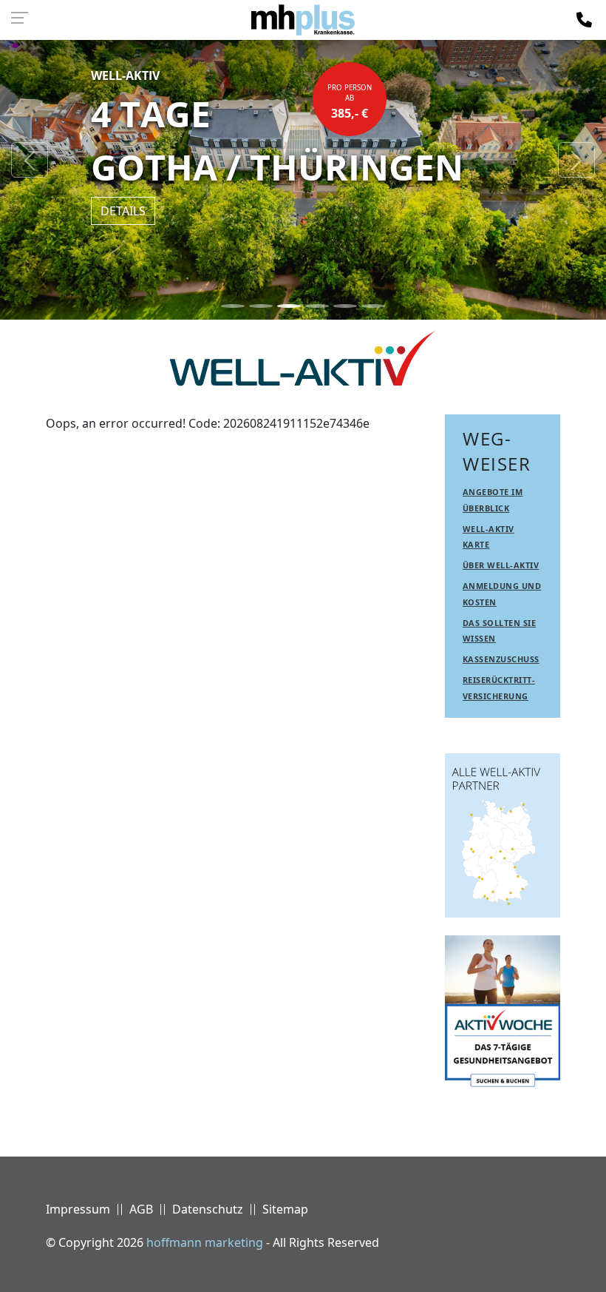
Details (123, 211)
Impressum (78, 1209)
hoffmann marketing (204, 1242)
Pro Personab (349, 102)
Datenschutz (207, 1209)
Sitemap (285, 1209)
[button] (29, 160)
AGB (141, 1209)
